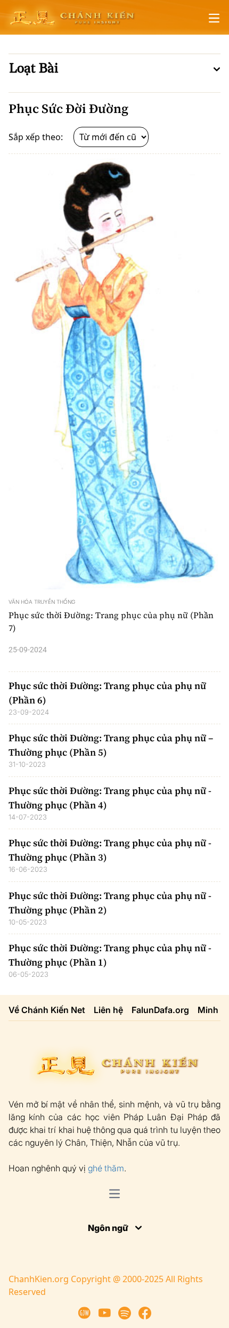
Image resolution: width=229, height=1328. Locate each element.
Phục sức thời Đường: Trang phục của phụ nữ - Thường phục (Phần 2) (110, 903)
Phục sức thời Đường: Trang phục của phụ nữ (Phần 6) (107, 693)
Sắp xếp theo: (37, 137)
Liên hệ (108, 1010)
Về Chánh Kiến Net (47, 1010)
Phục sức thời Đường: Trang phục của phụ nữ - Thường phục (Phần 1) (110, 955)
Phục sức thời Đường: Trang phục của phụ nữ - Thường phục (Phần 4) (110, 798)
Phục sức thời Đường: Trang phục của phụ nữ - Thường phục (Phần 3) (110, 850)
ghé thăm (106, 1168)
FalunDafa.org (160, 1010)
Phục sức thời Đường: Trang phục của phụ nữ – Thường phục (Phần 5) (111, 745)
